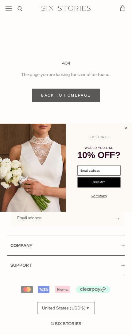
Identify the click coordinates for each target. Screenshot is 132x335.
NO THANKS (99, 196)
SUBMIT (99, 182)
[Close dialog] (126, 127)
